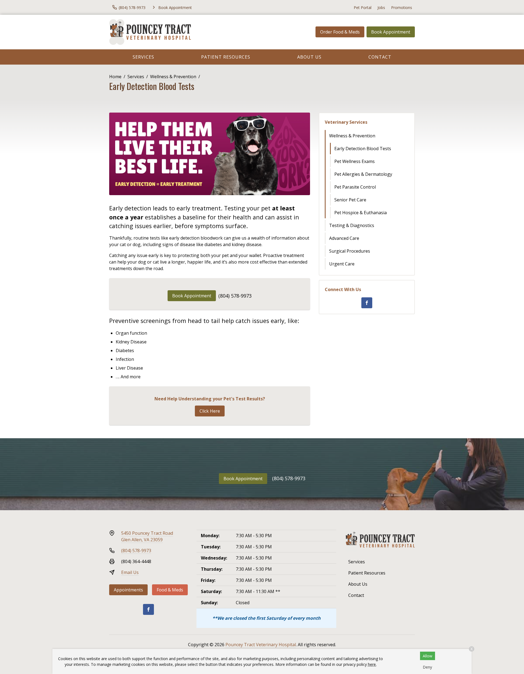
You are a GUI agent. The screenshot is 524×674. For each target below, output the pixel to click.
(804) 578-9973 (235, 295)
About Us (309, 57)
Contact (379, 57)
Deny (427, 667)
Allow (427, 655)
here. (372, 664)
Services (143, 57)
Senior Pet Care (350, 200)
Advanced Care (344, 238)
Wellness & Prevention (173, 77)
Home (115, 77)
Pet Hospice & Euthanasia (360, 213)
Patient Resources (225, 57)
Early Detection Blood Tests (362, 149)
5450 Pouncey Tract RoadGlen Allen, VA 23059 (147, 536)
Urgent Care (342, 264)
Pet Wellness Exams (354, 161)
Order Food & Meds (340, 32)
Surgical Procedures (349, 251)
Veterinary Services (346, 122)
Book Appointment (390, 32)
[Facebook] (366, 302)
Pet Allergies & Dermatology (363, 174)
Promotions (401, 7)
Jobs (381, 7)
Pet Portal (362, 7)
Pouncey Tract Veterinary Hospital (260, 645)
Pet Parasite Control (355, 187)
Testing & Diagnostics (351, 225)
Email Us (130, 572)
